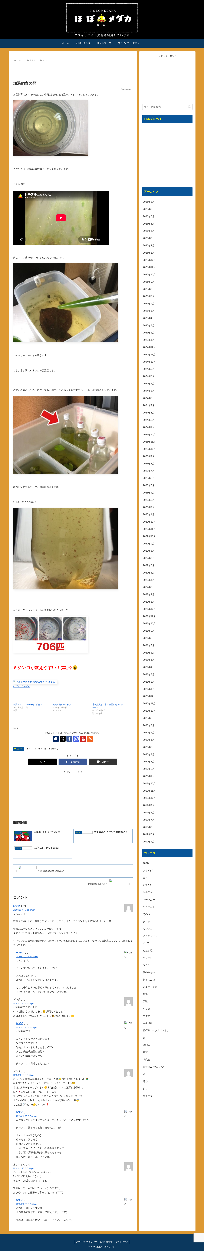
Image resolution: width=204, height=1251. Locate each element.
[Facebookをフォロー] (69, 739)
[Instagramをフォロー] (76, 739)
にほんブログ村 (21, 686)
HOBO (19, 952)
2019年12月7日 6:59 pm (23, 1168)
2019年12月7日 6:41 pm (26, 1116)
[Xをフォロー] (63, 739)
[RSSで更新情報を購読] (90, 739)
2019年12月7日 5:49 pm (26, 1027)
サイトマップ (122, 1241)
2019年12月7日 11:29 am (24, 910)
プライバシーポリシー (86, 1241)
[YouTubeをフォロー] (83, 739)
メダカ (43, 749)
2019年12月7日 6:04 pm (23, 1075)
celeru (16, 906)
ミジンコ (19, 749)
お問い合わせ (106, 1241)
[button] (103, 762)
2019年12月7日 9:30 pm (26, 1204)
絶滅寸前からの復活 (62, 704)
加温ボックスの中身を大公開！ (27, 704)
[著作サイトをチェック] (56, 739)
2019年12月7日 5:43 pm (23, 1003)
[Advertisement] (73, 71)
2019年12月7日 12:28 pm (27, 957)
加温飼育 (54, 749)
